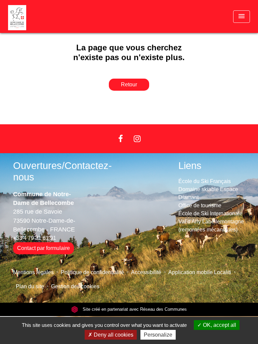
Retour (129, 84)
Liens (190, 165)
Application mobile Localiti (199, 272)
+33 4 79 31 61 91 (34, 238)
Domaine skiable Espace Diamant (208, 193)
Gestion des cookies (75, 286)
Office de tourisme (199, 205)
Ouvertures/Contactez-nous (62, 171)
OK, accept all (219, 325)
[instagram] (137, 138)
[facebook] (120, 138)
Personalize (158, 335)
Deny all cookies (112, 335)
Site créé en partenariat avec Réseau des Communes (134, 309)
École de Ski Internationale (210, 213)
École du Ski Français (204, 181)
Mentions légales (33, 272)
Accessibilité (146, 272)
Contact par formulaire (43, 248)
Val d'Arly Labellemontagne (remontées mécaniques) (211, 225)
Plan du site (30, 286)
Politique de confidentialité (92, 272)
